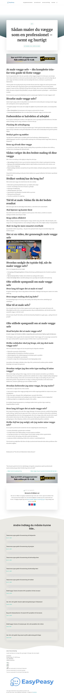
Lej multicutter (37, 2)
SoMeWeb (34, 692)
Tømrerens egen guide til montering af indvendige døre (22, 557)
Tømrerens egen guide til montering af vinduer (20, 579)
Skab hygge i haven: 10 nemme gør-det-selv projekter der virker (25, 624)
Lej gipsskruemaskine (27, 2)
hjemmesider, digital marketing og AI (36, 499)
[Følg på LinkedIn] (35, 504)
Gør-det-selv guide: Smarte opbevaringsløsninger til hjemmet (24, 602)
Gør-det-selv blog (46, 2)
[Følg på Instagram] (32, 504)
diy (32, 23)
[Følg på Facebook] (29, 504)
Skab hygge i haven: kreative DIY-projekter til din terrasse (23, 590)
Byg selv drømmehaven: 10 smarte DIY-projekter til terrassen (24, 613)
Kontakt (53, 2)
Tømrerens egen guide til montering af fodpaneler (21, 535)
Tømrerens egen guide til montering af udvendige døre (22, 568)
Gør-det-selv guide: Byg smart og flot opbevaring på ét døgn (23, 635)
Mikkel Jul (29, 46)
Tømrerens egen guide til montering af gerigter (20, 546)
